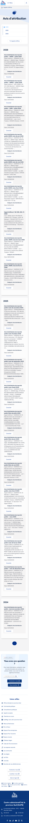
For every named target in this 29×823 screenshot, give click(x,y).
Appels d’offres (8, 7)
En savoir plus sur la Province (10, 676)
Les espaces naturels (9, 747)
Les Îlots (6, 757)
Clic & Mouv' (7, 727)
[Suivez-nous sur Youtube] (16, 820)
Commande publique (9, 706)
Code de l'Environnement (10, 743)
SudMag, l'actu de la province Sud (13, 719)
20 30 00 (20, 813)
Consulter (8, 77)
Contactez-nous (13, 681)
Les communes (8, 750)
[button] (14, 643)
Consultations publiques (10, 709)
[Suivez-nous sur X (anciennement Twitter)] (22, 820)
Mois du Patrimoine (9, 723)
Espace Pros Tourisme (10, 733)
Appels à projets (8, 713)
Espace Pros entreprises (10, 730)
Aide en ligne (13, 778)
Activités (6, 760)
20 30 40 (6, 813)
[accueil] (2, 7)
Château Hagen (8, 740)
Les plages (6, 754)
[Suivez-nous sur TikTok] (13, 820)
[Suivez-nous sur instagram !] (19, 820)
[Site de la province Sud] (3, 2)
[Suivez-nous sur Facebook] (7, 820)
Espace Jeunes (8, 737)
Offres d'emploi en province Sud (12, 703)
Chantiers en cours (9, 716)
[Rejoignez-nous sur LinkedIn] (10, 820)
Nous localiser (13, 685)
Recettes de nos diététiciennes (12, 764)
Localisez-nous (13, 774)
